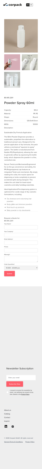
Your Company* (8, 231)
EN (28, 5)
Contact (7, 417)
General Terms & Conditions (13, 442)
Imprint (6, 421)
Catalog (7, 414)
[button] (37, 5)
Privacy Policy (25, 394)
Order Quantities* (9, 264)
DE (31, 5)
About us (7, 410)
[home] (12, 5)
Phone (6, 247)
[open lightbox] (21, 36)
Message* (7, 254)
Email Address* (8, 239)
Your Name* (7, 224)
